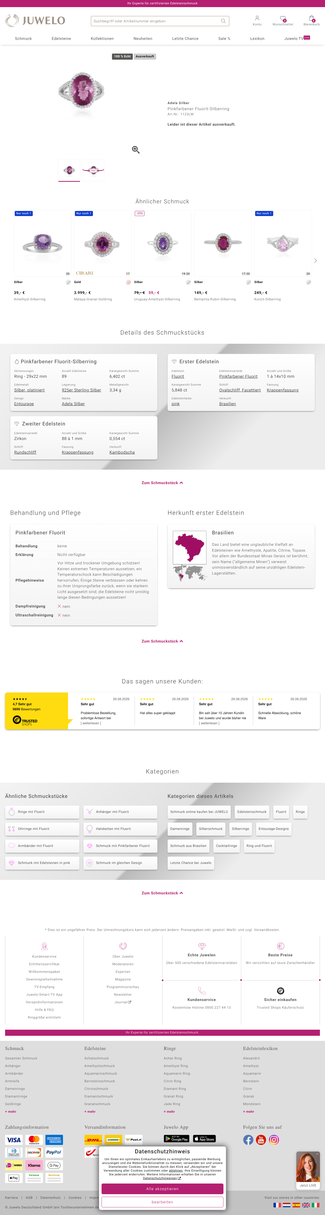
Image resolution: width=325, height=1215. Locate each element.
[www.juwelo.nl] (286, 1205)
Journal (121, 1002)
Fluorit (178, 376)
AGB (29, 1198)
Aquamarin (252, 1073)
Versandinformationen (44, 1002)
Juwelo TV (296, 39)
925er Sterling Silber (81, 390)
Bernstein (251, 1081)
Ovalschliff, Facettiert (240, 390)
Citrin (247, 1089)
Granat (248, 1096)
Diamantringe (16, 1096)
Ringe (300, 812)
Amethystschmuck (100, 1066)
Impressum (98, 1198)
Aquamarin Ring (177, 1073)
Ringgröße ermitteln (44, 1017)
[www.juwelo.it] (315, 1205)
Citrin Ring (172, 1081)
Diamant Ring (175, 1089)
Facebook (248, 1140)
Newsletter (123, 994)
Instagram (274, 1140)
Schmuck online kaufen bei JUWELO (199, 812)
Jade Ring (172, 1104)
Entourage (24, 404)
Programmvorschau (123, 987)
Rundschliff (25, 452)
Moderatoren (123, 964)
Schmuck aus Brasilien (188, 846)
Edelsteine (61, 39)
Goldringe (13, 1104)
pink (176, 404)
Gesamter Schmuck (21, 1058)
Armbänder (14, 1073)
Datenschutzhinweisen (160, 1178)
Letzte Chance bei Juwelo (191, 863)
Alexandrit (251, 1058)
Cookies (75, 1198)
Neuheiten (143, 39)
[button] (257, 21)
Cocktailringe (226, 846)
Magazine (123, 979)
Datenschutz (51, 1198)
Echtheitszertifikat (44, 964)
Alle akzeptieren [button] (162, 1189)
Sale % (224, 39)
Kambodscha (122, 452)
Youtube (261, 1140)
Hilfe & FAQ (44, 1010)
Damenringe (180, 829)
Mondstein (252, 1104)
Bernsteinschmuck (100, 1081)
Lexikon (257, 39)
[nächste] (314, 260)
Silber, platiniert (29, 390)
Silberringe (240, 829)
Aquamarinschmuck (101, 1073)
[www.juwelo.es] (296, 1205)
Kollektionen (102, 39)
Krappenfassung (283, 390)
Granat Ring (173, 1096)
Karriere (11, 1198)
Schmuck (23, 39)
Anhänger (13, 1066)
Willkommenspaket (44, 972)
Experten (123, 972)
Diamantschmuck (99, 1096)
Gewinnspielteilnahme (44, 979)
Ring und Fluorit (259, 846)
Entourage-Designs (274, 829)
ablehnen (176, 1171)
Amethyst (251, 1066)
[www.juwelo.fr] (277, 1205)
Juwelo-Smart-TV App (44, 994)
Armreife (12, 1081)
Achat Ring (173, 1058)
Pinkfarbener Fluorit (238, 376)
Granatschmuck (98, 1104)
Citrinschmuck (96, 1089)
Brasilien (227, 404)
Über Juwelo (123, 956)
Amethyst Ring (176, 1066)
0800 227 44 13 (218, 1007)
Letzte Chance (185, 39)
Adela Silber (73, 404)
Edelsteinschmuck (252, 812)
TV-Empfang (44, 987)
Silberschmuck (211, 829)
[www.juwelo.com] (306, 1205)
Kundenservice (44, 956)
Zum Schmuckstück (160, 483)
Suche (224, 21)
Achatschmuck (97, 1058)
